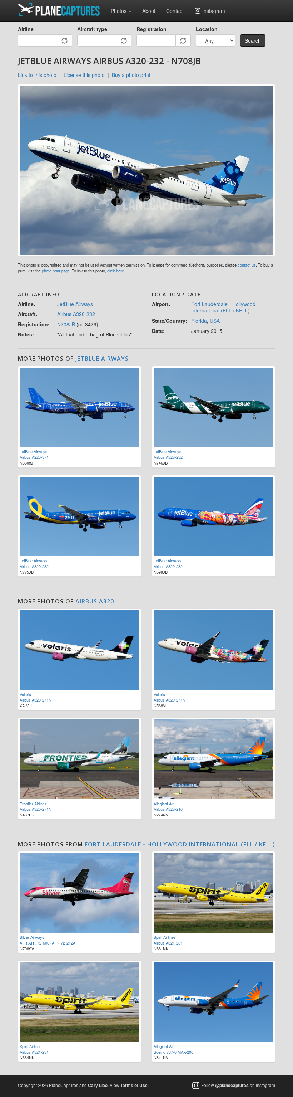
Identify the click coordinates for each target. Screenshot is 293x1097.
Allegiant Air (164, 803)
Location (207, 29)
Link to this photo (37, 74)
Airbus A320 (94, 601)
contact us (247, 265)
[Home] (61, 9)
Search (253, 40)
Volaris (25, 694)
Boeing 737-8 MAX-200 (173, 1052)
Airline (26, 29)
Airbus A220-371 (34, 457)
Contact (175, 10)
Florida (199, 320)
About (148, 10)
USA (215, 320)
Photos (119, 10)
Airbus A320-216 (168, 809)
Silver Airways (32, 937)
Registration (151, 29)
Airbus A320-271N (35, 700)
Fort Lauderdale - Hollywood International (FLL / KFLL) (223, 307)
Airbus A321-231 (168, 943)
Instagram (213, 10)
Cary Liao (98, 1085)
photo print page (56, 270)
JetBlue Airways (75, 303)
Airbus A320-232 (76, 313)
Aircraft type (92, 29)
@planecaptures (232, 1085)
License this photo (84, 74)
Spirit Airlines (165, 937)
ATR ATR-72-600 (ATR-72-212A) (48, 943)
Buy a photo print (131, 74)
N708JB (66, 324)
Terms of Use (134, 1085)
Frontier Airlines (33, 803)
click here (115, 270)
